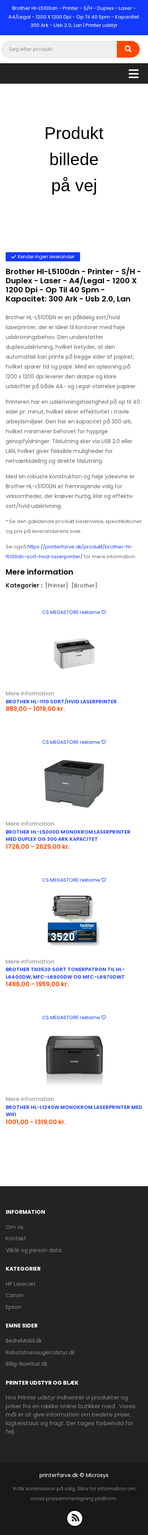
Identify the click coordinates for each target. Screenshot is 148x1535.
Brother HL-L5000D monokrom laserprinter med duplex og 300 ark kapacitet (68, 835)
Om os (15, 1227)
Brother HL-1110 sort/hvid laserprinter (61, 701)
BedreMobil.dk (24, 1340)
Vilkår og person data (33, 1250)
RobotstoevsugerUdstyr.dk (40, 1352)
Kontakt (16, 1238)
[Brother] (84, 585)
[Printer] (56, 585)
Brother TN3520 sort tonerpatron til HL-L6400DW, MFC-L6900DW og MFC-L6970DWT (65, 973)
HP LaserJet (21, 1284)
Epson (13, 1307)
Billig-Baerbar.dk (26, 1364)
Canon (15, 1295)
